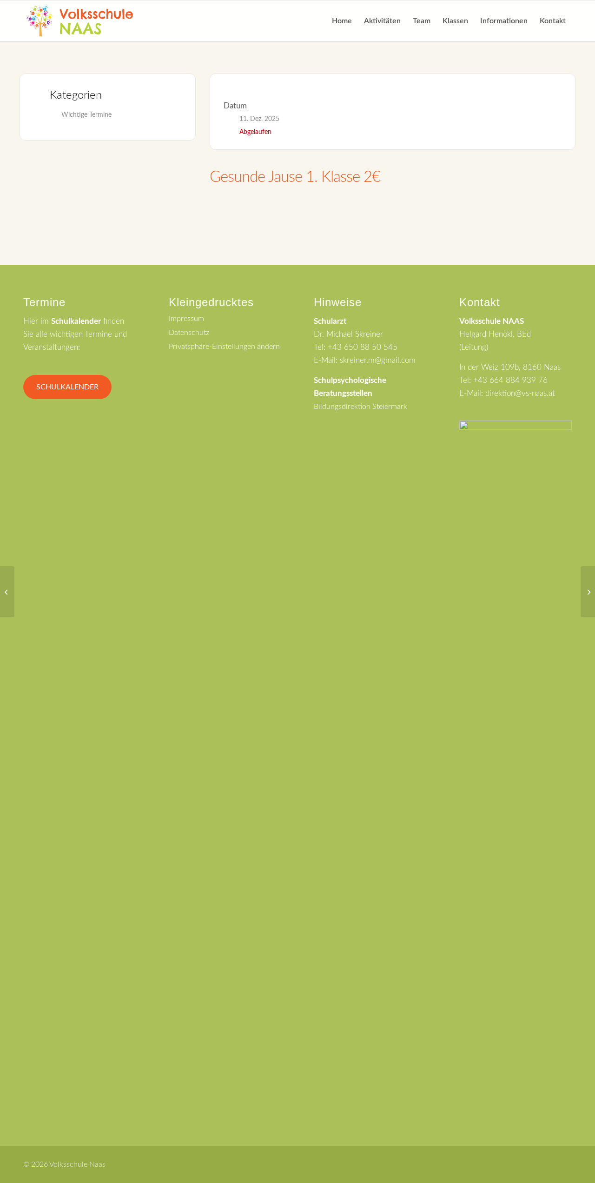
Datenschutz (189, 332)
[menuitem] (342, 20)
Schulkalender (67, 387)
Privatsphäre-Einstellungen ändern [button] (224, 346)
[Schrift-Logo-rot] (79, 20)
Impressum (186, 318)
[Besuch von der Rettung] (7, 591)
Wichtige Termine (86, 115)
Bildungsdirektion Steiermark (360, 406)
